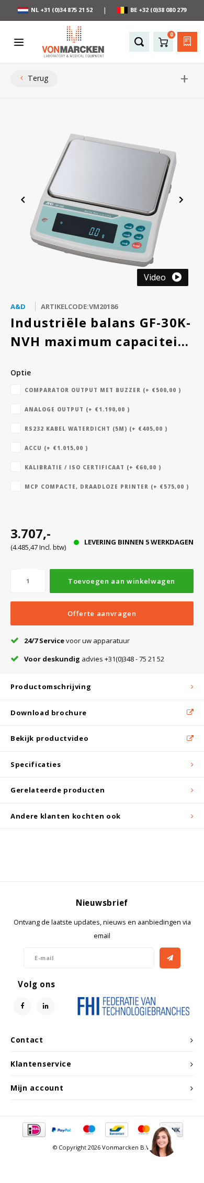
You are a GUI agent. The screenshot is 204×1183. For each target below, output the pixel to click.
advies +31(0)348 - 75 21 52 (94, 659)
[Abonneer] (170, 958)
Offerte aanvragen (101, 613)
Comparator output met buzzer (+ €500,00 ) (103, 390)
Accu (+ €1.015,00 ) (56, 448)
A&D (18, 306)
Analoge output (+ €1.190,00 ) (77, 409)
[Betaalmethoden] (33, 1129)
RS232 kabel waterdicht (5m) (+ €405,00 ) (96, 428)
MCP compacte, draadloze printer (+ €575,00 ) (107, 486)
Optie (20, 372)
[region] (161, 1140)
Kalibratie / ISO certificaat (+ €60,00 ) (93, 467)
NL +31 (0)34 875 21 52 (62, 10)
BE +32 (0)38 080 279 (158, 10)
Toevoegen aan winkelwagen (121, 581)
